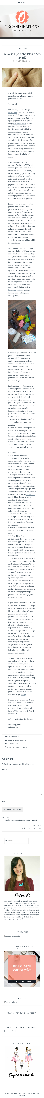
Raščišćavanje (22, 49)
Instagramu (12, 112)
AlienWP (22, 1096)
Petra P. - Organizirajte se (17, 740)
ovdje (24, 364)
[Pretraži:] (16, 841)
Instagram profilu (15, 290)
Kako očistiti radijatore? (32, 827)
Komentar (6, 769)
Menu (23, 2)
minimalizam (12, 747)
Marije (23, 694)
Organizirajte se (22, 26)
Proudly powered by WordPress (15, 1093)
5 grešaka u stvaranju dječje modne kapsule (20, 818)
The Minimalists (19, 123)
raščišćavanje (22, 747)
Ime (3, 801)
